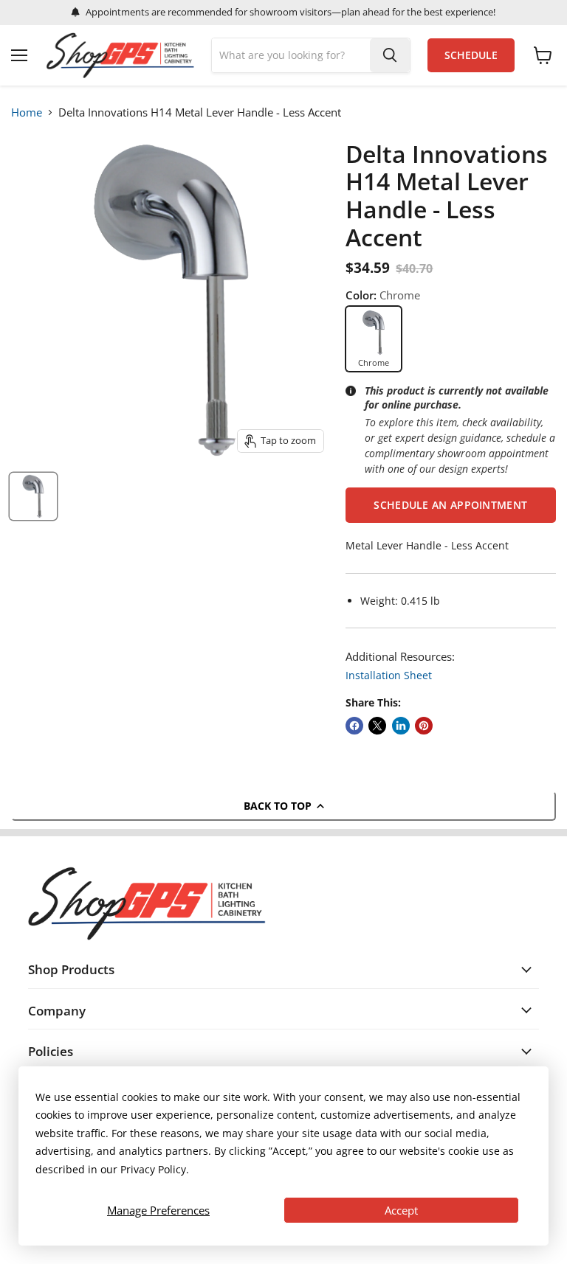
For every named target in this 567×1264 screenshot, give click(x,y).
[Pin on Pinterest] (424, 726)
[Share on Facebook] (354, 726)
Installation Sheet (389, 675)
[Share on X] (377, 726)
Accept (401, 1210)
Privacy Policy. (154, 1169)
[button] (451, 505)
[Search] (390, 55)
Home (26, 112)
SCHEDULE (471, 55)
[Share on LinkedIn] (401, 726)
